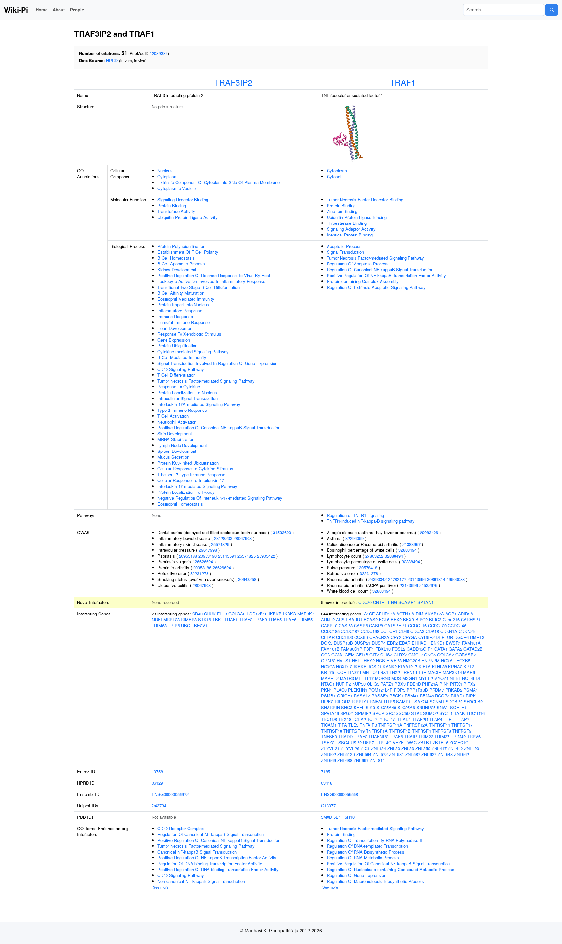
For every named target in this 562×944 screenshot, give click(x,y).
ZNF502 (328, 754)
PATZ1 (387, 684)
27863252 (374, 556)
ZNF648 (445, 754)
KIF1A (425, 666)
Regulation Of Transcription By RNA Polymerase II (374, 840)
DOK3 (326, 643)
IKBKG (289, 614)
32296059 (354, 538)
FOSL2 (398, 649)
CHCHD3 (344, 637)
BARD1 (355, 619)
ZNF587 (412, 754)
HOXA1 (448, 660)
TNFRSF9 (461, 731)
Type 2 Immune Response (182, 410)
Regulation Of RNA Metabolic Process (363, 858)
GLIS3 (386, 655)
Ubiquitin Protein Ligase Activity (187, 217)
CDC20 (365, 602)
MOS (396, 678)
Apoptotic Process (344, 246)
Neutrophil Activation (176, 422)
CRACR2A (379, 637)
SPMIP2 (363, 713)
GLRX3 (400, 655)
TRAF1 (403, 82)
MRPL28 (171, 619)
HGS (380, 660)
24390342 (377, 579)
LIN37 (353, 672)
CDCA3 (417, 631)
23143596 (417, 579)
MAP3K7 (305, 614)
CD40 (197, 614)
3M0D (326, 817)
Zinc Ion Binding (342, 211)
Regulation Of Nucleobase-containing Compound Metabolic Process (390, 869)
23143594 (227, 556)
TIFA (342, 725)
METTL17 (364, 678)
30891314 (436, 579)
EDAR (404, 643)
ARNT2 (328, 619)
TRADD (345, 737)
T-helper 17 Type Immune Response (191, 474)
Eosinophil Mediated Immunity (185, 299)
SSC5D (403, 713)
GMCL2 (415, 655)
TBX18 (344, 719)
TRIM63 (159, 625)
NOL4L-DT (471, 678)
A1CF (369, 614)
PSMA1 (470, 690)
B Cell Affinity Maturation (180, 293)
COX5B (361, 637)
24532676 (428, 585)
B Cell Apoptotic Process (181, 264)
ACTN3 (403, 614)
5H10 (350, 817)
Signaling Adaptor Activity (351, 229)
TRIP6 (174, 625)
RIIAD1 (457, 696)
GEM (350, 655)
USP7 (368, 742)
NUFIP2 (343, 684)
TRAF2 (245, 619)
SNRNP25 (425, 707)
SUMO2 (430, 713)
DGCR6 (461, 637)
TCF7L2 (374, 719)
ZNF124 (378, 748)
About (59, 10)
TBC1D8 (329, 719)
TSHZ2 (327, 742)
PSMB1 (328, 696)
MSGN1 (409, 678)
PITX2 (469, 684)
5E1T (338, 817)
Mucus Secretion (173, 457)
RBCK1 (396, 696)
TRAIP (410, 737)
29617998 (208, 550)
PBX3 (400, 684)
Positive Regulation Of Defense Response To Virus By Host (213, 275)
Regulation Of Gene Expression (356, 875)
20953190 (207, 556)
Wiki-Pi (16, 9)
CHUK (210, 614)
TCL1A (389, 719)
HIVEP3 (394, 660)
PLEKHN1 (357, 690)
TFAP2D (420, 719)
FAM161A (471, 643)
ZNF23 (407, 748)
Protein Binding (171, 205)
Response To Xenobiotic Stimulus (189, 334)
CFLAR (328, 637)
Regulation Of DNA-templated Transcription (367, 846)
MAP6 (469, 672)
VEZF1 (399, 742)
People (77, 10)
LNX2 (395, 672)
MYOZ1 (441, 678)
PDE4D (414, 684)
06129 (157, 783)
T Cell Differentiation (176, 375)
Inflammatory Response (179, 310)
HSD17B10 (257, 614)
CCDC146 (457, 625)
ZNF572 (380, 754)
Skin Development (174, 433)
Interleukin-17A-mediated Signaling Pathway (198, 404)
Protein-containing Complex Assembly (363, 281)
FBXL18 (383, 649)
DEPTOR (444, 637)
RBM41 (412, 696)
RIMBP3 (189, 619)
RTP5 (389, 701)
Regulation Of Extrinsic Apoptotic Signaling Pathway (376, 287)
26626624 (204, 562)
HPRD (112, 60)
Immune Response (175, 316)
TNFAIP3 (368, 725)
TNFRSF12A (416, 725)
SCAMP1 (407, 602)
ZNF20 (393, 748)
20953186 (202, 567)
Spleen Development (176, 451)
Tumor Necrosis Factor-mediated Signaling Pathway (206, 381)
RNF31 (376, 701)
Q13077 (328, 805)
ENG (392, 602)
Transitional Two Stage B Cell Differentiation (198, 287)
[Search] (551, 10)
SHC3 (346, 707)
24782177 (397, 579)
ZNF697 (361, 760)
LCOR (340, 672)
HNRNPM (430, 660)
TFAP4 (435, 719)
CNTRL (380, 602)
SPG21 (347, 713)
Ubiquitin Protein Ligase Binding (357, 217)
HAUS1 (344, 660)
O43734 (159, 805)
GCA (325, 655)
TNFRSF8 (441, 731)
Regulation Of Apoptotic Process (358, 264)
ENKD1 (438, 643)
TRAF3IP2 (233, 82)
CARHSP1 (471, 619)
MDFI (157, 619)
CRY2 (396, 637)
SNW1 (443, 707)
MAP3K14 (452, 672)
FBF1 (369, 649)
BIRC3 (435, 619)
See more (160, 887)
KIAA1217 (407, 666)
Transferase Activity (176, 211)
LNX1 (383, 672)
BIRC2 (421, 619)
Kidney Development (176, 269)
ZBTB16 (440, 742)
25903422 (266, 556)
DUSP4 (379, 643)
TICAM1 (329, 725)
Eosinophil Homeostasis (180, 504)
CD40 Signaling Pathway (180, 369)
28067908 (243, 538)
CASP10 (329, 625)
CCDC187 (350, 631)
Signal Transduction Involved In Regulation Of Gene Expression (217, 363)
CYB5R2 (426, 637)
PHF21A (430, 684)
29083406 (429, 532)
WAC (412, 742)
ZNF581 (396, 754)
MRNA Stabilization (175, 439)
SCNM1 (437, 701)
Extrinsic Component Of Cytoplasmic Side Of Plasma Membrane (218, 182)
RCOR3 (442, 696)
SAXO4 (421, 701)
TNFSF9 (329, 737)
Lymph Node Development (182, 445)
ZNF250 (422, 748)
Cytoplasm (167, 176)
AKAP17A (434, 614)
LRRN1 (408, 672)
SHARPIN (330, 707)
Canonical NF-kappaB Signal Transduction (197, 852)
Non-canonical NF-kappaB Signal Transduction (201, 881)
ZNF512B (346, 754)
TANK (459, 713)
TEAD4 (404, 719)
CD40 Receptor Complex (180, 828)
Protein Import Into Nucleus (183, 305)
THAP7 (462, 719)
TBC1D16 (475, 713)
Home (41, 10)
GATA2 (455, 649)
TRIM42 (458, 737)
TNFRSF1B (400, 731)
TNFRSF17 (462, 725)
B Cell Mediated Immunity (181, 357)
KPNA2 (455, 666)
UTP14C (383, 742)
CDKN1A (448, 631)
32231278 (199, 573)
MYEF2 (426, 678)
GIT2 (374, 655)
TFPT (449, 719)
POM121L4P (380, 690)
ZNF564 (363, 754)
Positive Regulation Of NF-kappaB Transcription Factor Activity (386, 275)
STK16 (204, 619)
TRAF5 (275, 619)
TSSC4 (342, 742)
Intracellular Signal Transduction (187, 398)
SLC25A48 (386, 707)
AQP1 (451, 614)
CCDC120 (437, 625)
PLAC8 (340, 690)
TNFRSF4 (421, 731)
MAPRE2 (330, 678)
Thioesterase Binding (347, 223)
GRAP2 (328, 660)
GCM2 (337, 655)
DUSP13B (343, 643)
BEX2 (396, 619)
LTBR (421, 672)
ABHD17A (385, 614)
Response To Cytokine (178, 387)
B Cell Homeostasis (176, 258)
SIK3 (370, 707)
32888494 (407, 550)
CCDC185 (330, 631)
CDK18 (432, 631)
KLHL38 (439, 666)
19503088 (456, 579)
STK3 (416, 713)
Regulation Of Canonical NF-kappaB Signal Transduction (380, 269)
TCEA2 (359, 719)
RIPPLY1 (360, 701)
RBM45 (427, 696)
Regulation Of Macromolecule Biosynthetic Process (375, 881)
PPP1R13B (417, 690)
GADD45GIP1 (420, 649)
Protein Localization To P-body (186, 492)
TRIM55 (305, 619)
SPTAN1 (425, 602)
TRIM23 (425, 737)
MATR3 (347, 678)
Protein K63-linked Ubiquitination (188, 463)
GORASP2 (465, 655)
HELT (357, 660)
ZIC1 (365, 748)
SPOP (378, 713)
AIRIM (417, 614)
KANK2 (390, 666)
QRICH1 (345, 696)
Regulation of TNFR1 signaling (355, 515)
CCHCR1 (389, 631)
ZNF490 (471, 748)
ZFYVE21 (330, 748)
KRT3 (468, 666)
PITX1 (456, 684)
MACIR (434, 672)
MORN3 (382, 678)
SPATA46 (330, 713)
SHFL (359, 707)
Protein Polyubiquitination (181, 246)
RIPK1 (472, 696)
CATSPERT (395, 625)
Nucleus (165, 171)
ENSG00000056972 (170, 794)
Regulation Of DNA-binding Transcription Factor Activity (209, 863)
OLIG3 (373, 684)
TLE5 (353, 725)
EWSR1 (453, 643)
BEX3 (408, 619)
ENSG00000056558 (339, 794)
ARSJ (341, 619)
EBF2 (392, 643)
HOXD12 (344, 666)
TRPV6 (474, 737)
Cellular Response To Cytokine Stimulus (195, 468)
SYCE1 (446, 713)
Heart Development (175, 328)
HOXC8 (328, 666)
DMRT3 (477, 637)
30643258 (247, 579)
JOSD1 (374, 666)
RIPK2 (327, 701)
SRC (390, 713)
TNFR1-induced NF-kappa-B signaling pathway (371, 521)
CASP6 (361, 625)
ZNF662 (461, 754)
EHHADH (420, 643)
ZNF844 (377, 760)
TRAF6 (289, 619)
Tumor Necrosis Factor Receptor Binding (365, 199)
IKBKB (275, 614)
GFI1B (362, 655)
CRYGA (410, 637)
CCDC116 (417, 625)
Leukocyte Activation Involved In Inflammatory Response (211, 281)
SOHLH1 (458, 707)
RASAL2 (362, 696)
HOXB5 (463, 660)
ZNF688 (344, 760)
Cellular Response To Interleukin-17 (190, 480)
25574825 (220, 544)
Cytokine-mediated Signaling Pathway (193, 351)
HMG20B (411, 660)
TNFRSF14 (439, 725)
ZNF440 (455, 748)
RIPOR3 (342, 701)
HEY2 (369, 660)
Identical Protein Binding (350, 235)
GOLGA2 (236, 614)
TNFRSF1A (377, 731)
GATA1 (441, 649)
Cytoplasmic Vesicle (176, 188)
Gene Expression (173, 340)
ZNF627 (428, 754)
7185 (325, 771)
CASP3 (346, 625)
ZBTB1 (424, 742)
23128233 (223, 538)
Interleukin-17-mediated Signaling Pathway (197, 486)
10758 (157, 771)
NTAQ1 (328, 684)
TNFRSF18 (331, 731)
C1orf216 (451, 619)
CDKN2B (467, 631)
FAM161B (330, 649)
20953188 (188, 556)
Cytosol (334, 176)
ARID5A (465, 614)
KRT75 (327, 672)
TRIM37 (442, 737)
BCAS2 (371, 619)
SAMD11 (404, 701)
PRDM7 (436, 690)
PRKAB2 (453, 690)
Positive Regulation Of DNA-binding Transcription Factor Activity (218, 869)
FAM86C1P (351, 649)
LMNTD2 (368, 672)
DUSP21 (362, 643)
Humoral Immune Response (183, 322)
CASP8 (376, 625)
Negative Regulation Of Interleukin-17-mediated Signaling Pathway (219, 498)
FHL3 (222, 614)
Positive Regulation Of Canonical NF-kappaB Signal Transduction (218, 428)
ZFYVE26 (350, 748)
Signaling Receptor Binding (182, 199)
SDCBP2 (454, 701)
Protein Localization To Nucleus (187, 392)
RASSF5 (379, 696)
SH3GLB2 (473, 701)
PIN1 (444, 684)
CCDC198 (370, 631)
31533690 (282, 532)
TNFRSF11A (390, 725)
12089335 (159, 53)
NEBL (455, 678)
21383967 (411, 544)
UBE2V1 (199, 625)
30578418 (368, 567)
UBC (185, 625)
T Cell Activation (173, 416)
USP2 (356, 742)
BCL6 (384, 619)
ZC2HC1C (458, 742)
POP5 (399, 690)
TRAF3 (260, 619)
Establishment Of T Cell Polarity (187, 252)
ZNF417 (439, 748)
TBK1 (217, 619)
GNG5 (430, 655)
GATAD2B (473, 649)
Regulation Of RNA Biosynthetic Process (365, 852)
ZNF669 (328, 760)
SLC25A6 (406, 707)
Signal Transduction (345, 252)
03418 (326, 783)
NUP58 (359, 684)
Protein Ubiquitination (177, 346)
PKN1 (326, 690)
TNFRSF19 (354, 731)
